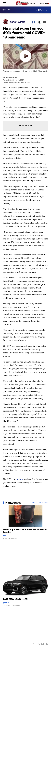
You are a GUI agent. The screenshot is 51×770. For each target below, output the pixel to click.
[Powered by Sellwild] (44, 644)
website (20, 479)
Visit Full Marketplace (40, 502)
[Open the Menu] (4, 3)
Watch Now (43, 3)
